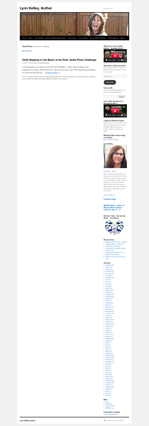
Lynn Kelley (45, 76)
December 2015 (109, 311)
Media (122, 38)
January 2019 (109, 269)
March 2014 (108, 332)
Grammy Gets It (33, 76)
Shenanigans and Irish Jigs (112, 246)
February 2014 (109, 334)
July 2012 (108, 366)
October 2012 (109, 359)
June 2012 (108, 368)
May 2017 (108, 301)
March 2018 (108, 288)
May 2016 (108, 305)
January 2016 (109, 309)
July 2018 (108, 280)
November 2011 (109, 383)
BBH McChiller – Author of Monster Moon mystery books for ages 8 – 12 (114, 207)
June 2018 (108, 282)
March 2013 (108, 351)
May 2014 (108, 328)
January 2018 (109, 292)
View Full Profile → (109, 195)
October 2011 (109, 385)
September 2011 (109, 387)
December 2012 (109, 355)
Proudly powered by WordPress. (115, 420)
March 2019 (108, 267)
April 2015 (108, 315)
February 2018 (109, 290)
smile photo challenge (45, 78)
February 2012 (109, 376)
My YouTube (39, 38)
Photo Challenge (55, 76)
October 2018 (109, 275)
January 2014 (109, 336)
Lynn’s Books (83, 38)
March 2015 (108, 317)
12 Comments (63, 78)
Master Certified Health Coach (56, 38)
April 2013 (108, 349)
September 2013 (109, 338)
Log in (107, 402)
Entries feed (108, 404)
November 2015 (109, 313)
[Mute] (122, 60)
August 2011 (109, 389)
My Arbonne (72, 38)
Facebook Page (110, 199)
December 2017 (109, 294)
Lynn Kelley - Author (109, 171)
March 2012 (108, 374)
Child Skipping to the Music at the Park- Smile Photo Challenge (59, 59)
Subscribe (109, 82)
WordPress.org (109, 408)
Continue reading (52, 72)
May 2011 (108, 395)
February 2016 (109, 307)
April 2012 (108, 372)
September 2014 (109, 324)
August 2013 (109, 341)
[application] (115, 55)
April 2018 (108, 286)
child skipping (71, 76)
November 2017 (109, 296)
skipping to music (31, 78)
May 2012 (108, 370)
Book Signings (113, 38)
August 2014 (109, 326)
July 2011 (108, 391)
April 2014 (108, 330)
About (31, 38)
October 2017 (109, 298)
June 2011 (108, 393)
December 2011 (109, 380)
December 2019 (109, 265)
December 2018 (109, 271)
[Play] (106, 60)
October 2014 (109, 322)
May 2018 (108, 284)
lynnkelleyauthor (44, 63)
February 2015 (109, 320)
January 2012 (109, 378)
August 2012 (109, 364)
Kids (40, 76)
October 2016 (109, 303)
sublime (55, 78)
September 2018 (109, 277)
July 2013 (108, 343)
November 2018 (109, 273)
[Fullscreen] (125, 60)
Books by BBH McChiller (111, 139)
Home (24, 38)
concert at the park (82, 76)
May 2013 (108, 347)
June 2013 (108, 345)
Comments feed (109, 406)
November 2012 (109, 357)
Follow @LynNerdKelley (111, 414)
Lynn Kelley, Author (36, 7)
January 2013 (109, 353)
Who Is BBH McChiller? (98, 38)
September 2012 (109, 362)
